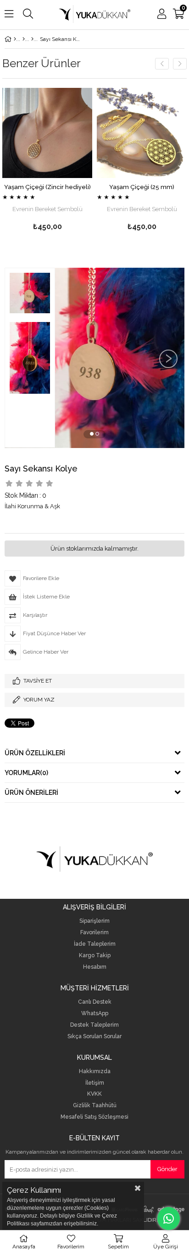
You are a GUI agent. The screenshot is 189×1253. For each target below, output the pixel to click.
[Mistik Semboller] (32, 39)
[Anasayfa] (15, 39)
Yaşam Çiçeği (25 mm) (141, 187)
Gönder (167, 1169)
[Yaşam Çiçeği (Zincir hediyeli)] (47, 133)
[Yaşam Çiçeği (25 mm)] (142, 133)
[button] (92, 434)
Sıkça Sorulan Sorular (94, 1037)
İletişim (94, 1083)
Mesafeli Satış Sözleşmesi (94, 1117)
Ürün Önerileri (31, 792)
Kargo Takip (95, 956)
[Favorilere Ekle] (47, 161)
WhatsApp (94, 1014)
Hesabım (94, 967)
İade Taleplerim (95, 944)
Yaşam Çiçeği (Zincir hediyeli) (47, 187)
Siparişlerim (94, 921)
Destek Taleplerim (94, 1025)
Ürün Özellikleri (35, 753)
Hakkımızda (95, 1072)
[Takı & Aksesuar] (23, 39)
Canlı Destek (94, 1002)
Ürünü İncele (66, 161)
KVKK (94, 1094)
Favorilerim (94, 933)
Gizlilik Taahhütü (95, 1106)
